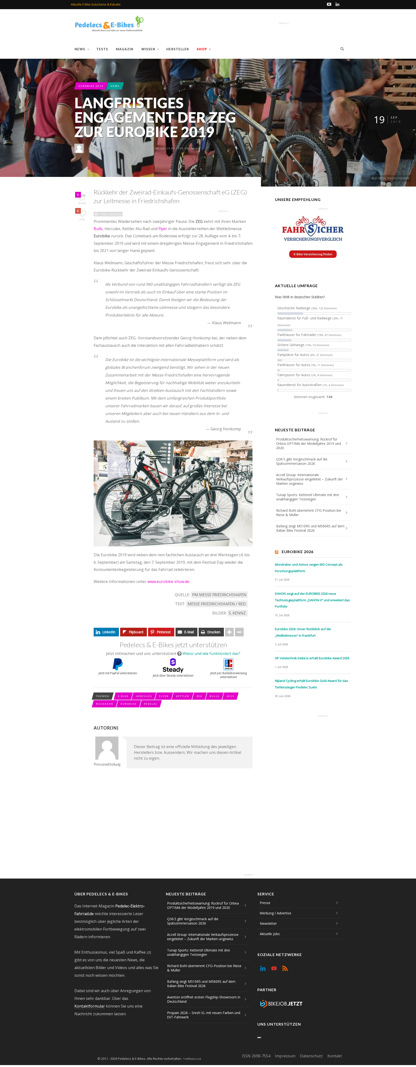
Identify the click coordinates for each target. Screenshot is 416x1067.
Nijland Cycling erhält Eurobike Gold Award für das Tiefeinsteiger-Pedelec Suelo (311, 684)
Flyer (162, 228)
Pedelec (150, 703)
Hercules (144, 696)
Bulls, (99, 228)
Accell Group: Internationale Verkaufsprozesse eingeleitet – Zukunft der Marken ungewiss (309, 479)
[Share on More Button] (229, 632)
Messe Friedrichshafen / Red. (217, 604)
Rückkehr (104, 703)
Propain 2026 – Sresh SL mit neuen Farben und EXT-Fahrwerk (203, 1014)
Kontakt (334, 1056)
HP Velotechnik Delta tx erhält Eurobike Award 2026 (312, 658)
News (80, 49)
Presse (265, 902)
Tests (102, 49)
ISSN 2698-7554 (256, 1056)
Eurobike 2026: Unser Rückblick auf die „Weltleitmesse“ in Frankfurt (303, 632)
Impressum (285, 1056)
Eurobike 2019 (90, 85)
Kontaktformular (89, 1006)
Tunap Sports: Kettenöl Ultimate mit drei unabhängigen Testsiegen (307, 496)
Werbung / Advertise (275, 913)
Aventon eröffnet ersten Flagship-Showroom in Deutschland (203, 999)
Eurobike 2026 (297, 551)
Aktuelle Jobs (270, 933)
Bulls (214, 696)
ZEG (199, 696)
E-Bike (123, 696)
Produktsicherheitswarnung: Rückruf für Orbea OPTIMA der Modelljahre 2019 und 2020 (308, 443)
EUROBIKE (129, 703)
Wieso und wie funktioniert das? (211, 653)
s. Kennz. (238, 613)
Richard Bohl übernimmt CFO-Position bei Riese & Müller (308, 512)
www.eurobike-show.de (168, 581)
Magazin (124, 49)
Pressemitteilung (111, 148)
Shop (202, 49)
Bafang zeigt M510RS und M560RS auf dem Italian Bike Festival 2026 (310, 528)
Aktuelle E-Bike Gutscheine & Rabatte (96, 4)
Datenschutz (311, 1056)
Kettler (182, 696)
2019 (230, 696)
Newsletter (268, 923)
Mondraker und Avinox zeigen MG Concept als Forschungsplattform (309, 567)
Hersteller (177, 49)
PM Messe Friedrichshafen (219, 594)
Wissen (148, 49)
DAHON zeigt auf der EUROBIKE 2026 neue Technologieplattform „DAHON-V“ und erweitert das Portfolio (312, 599)
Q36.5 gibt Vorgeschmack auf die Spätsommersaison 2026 (301, 461)
